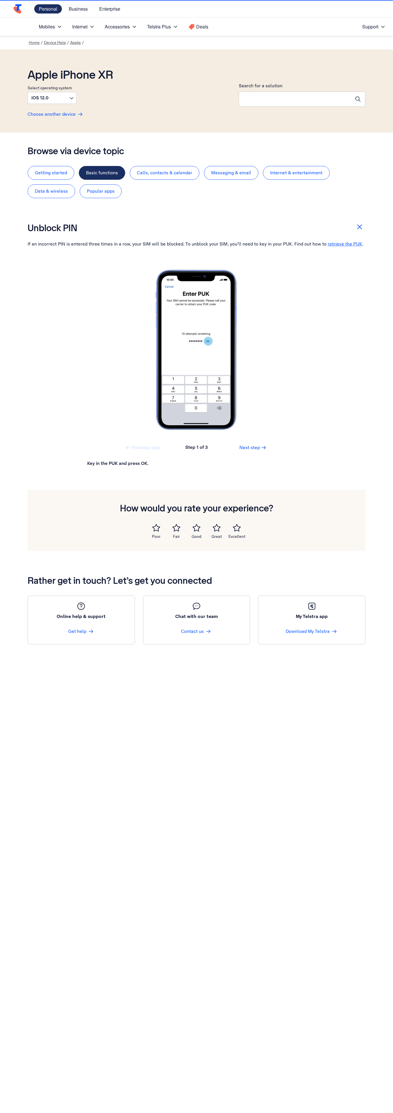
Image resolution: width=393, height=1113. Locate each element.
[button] (52, 98)
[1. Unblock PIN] (196, 350)
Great (216, 536)
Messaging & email (231, 173)
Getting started (51, 173)
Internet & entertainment (296, 173)
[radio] (156, 527)
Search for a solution (261, 86)
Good (196, 536)
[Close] (359, 227)
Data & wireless (51, 191)
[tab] (51, 173)
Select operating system (50, 87)
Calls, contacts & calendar (164, 173)
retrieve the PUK (345, 244)
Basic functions (102, 173)
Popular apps (101, 191)
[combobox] (295, 99)
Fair (176, 536)
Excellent (236, 536)
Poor (156, 536)
